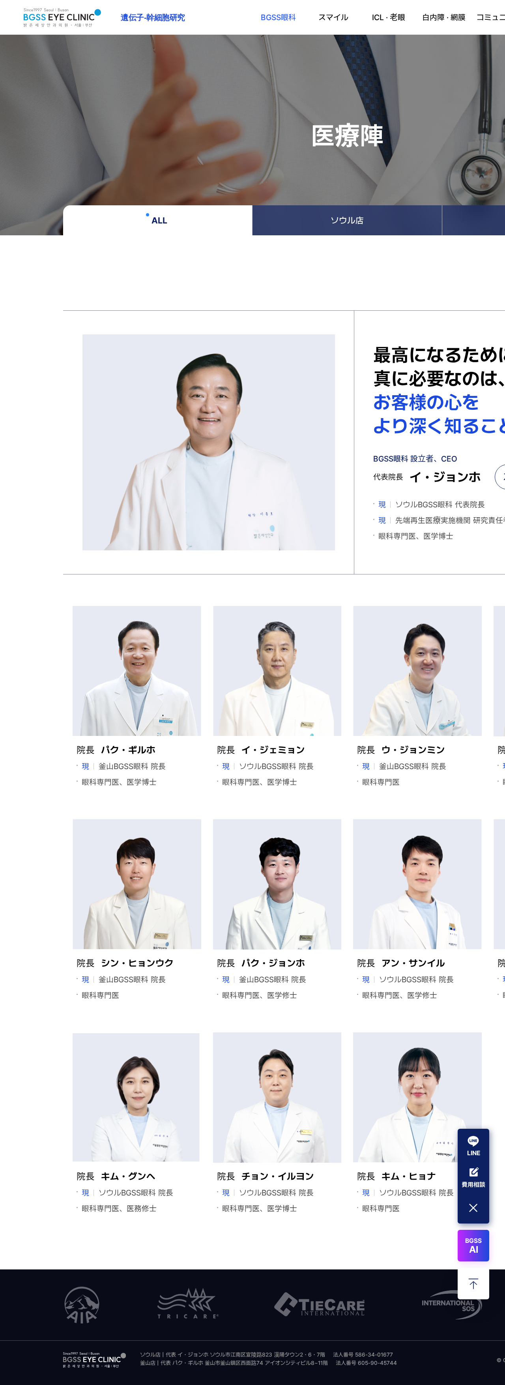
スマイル (333, 17)
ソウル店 (347, 220)
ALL (159, 220)
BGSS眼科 (278, 17)
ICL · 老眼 (388, 17)
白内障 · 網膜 (444, 17)
